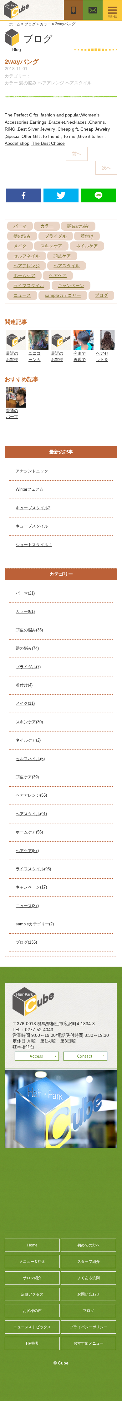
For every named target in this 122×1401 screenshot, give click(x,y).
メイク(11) (25, 703)
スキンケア (51, 245)
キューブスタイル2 (33, 508)
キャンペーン (71, 285)
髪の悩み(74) (27, 648)
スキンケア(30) (29, 722)
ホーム (14, 24)
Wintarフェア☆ (29, 489)
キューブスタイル (32, 526)
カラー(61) (25, 611)
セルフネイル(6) (30, 758)
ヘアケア (58, 275)
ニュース (22, 295)
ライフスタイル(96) (33, 869)
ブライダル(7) (28, 666)
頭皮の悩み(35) (29, 630)
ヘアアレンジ (51, 82)
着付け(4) (24, 685)
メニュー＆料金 (32, 1261)
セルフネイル (26, 255)
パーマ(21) (25, 593)
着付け (87, 236)
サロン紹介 (32, 1278)
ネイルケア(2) (28, 740)
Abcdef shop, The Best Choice (35, 143)
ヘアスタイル (78, 82)
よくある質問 (88, 1278)
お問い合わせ (88, 1294)
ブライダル (56, 236)
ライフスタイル (28, 285)
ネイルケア (87, 245)
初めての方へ (88, 1245)
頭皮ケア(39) (27, 777)
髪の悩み (28, 82)
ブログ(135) (26, 942)
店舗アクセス (32, 1294)
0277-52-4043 (39, 1029)
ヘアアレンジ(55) (31, 795)
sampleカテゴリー (63, 295)
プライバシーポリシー (88, 1327)
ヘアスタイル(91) (31, 813)
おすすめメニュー (89, 1343)
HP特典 (32, 1343)
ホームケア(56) (29, 832)
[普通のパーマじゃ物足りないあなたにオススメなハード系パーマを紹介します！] (16, 390)
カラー (45, 24)
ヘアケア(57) (27, 850)
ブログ (30, 24)
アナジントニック (32, 471)
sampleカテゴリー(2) (35, 924)
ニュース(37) (27, 905)
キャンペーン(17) (31, 887)
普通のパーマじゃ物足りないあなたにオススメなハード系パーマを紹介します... (12, 414)
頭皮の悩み (78, 226)
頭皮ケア (62, 255)
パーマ (20, 226)
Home (32, 1245)
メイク (20, 245)
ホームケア (24, 275)
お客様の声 (32, 1310)
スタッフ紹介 (88, 1261)
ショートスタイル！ (34, 544)
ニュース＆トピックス (32, 1327)
